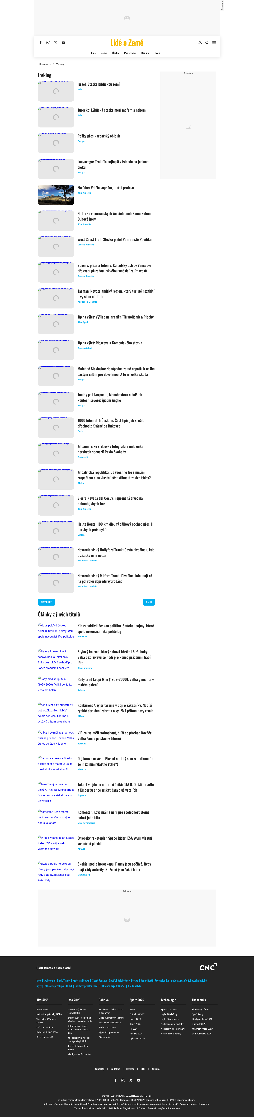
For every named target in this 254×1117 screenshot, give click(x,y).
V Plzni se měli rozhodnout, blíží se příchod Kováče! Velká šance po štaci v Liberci (115, 735)
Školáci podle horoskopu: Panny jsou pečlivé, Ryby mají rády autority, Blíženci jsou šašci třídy (114, 866)
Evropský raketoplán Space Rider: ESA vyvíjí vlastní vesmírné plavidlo (115, 840)
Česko (115, 53)
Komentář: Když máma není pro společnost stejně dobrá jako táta (113, 814)
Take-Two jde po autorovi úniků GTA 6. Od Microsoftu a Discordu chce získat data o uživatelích (116, 787)
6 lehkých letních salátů (79, 1054)
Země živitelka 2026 (201, 1033)
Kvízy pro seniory (44, 1027)
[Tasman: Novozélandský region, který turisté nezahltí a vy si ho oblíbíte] (56, 298)
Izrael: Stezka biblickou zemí (99, 84)
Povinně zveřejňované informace (164, 1108)
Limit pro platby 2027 (202, 1019)
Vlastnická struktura (84, 1108)
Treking (60, 64)
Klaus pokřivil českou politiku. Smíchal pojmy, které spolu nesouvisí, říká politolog (116, 628)
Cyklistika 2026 (137, 1038)
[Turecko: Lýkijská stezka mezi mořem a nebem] (56, 117)
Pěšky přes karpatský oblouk (99, 136)
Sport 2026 (137, 999)
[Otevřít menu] (214, 42)
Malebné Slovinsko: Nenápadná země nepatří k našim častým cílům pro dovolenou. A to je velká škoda (116, 371)
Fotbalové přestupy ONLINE (58, 986)
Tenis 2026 (135, 1024)
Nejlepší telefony (169, 1014)
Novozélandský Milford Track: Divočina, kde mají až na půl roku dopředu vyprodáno (115, 578)
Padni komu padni (107, 1027)
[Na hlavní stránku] (127, 43)
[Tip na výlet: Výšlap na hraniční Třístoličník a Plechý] (56, 324)
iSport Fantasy (99, 980)
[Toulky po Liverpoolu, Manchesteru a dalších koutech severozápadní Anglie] (56, 402)
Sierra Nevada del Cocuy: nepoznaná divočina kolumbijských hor (110, 500)
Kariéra (156, 1069)
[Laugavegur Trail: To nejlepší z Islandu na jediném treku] (56, 169)
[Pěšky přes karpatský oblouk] (56, 143)
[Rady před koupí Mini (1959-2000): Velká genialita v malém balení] (56, 686)
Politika (104, 999)
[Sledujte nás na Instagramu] (48, 42)
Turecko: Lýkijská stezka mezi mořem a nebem (112, 110)
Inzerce (130, 1069)
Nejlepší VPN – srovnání (173, 1029)
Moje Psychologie (45, 980)
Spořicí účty (197, 1014)
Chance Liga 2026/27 (113, 986)
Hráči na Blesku (81, 980)
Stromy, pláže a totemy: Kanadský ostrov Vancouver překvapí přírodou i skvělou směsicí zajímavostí (115, 267)
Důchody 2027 (199, 1024)
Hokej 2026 (135, 1019)
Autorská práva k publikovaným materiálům (65, 1104)
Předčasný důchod (201, 1009)
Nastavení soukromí (199, 1104)
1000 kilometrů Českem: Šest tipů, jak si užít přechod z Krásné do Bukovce (111, 423)
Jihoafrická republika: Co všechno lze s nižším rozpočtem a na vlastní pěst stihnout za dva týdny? (114, 474)
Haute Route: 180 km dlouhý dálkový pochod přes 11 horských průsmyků (116, 526)
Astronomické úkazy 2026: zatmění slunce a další (79, 1029)
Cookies (184, 1104)
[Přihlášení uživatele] (200, 42)
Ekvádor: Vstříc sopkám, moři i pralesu (106, 187)
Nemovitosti (146, 980)
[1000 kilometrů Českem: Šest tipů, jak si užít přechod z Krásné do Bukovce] (56, 427)
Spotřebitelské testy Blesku (123, 980)
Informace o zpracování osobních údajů (159, 1104)
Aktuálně (42, 999)
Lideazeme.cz (44, 64)
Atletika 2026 (136, 1033)
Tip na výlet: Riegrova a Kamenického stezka (110, 342)
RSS (143, 1069)
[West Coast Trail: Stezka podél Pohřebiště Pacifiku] (56, 246)
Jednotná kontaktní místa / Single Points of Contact (121, 1108)
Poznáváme (130, 53)
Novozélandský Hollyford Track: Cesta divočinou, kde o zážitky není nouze (116, 552)
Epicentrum (42, 1009)
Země (104, 53)
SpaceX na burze (169, 1009)
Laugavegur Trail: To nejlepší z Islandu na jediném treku (113, 164)
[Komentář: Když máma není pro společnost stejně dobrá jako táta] (56, 819)
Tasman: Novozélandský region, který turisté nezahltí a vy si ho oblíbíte (116, 293)
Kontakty (99, 1069)
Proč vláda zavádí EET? (110, 1022)
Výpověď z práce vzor (109, 1032)
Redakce (115, 1069)
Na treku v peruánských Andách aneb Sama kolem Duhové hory (114, 216)
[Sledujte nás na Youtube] (63, 42)
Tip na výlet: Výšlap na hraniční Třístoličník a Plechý (116, 317)
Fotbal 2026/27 (137, 1014)
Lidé (93, 53)
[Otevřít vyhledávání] (207, 42)
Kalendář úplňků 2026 (47, 1032)
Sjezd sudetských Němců (111, 1017)
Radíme (145, 53)
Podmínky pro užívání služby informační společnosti (112, 1104)
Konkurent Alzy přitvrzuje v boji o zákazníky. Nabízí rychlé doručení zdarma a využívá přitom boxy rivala (115, 707)
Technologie (168, 999)
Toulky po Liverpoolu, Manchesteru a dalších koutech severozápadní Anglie (110, 397)
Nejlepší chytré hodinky (172, 1024)
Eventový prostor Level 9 (87, 986)
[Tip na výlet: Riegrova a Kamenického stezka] (56, 350)
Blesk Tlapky (63, 980)
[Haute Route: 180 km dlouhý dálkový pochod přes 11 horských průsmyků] (56, 531)
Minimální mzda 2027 (202, 1029)
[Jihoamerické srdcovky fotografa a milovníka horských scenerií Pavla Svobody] (56, 453)
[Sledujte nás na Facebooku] (40, 42)
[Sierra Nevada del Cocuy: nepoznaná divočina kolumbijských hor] (56, 505)
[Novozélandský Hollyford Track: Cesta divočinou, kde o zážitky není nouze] (56, 557)
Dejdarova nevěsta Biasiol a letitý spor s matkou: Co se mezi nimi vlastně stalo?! (115, 761)
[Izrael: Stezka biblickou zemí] (56, 91)
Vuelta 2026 (134, 986)
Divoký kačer (105, 1037)
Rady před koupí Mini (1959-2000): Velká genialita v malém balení (116, 681)
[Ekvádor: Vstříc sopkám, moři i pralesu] (56, 195)
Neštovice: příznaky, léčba (49, 1014)
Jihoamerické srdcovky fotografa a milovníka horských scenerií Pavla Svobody (110, 448)
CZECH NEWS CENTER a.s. (139, 1096)
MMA (132, 1009)
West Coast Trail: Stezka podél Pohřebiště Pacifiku (115, 239)
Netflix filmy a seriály (171, 1033)
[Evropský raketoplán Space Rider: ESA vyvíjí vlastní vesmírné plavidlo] (56, 845)
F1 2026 (134, 1029)
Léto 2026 (74, 999)
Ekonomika (199, 999)
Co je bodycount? (44, 1037)
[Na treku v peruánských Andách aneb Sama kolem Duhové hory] (56, 221)
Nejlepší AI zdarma (170, 1019)
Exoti (157, 53)
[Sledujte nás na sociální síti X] (56, 42)
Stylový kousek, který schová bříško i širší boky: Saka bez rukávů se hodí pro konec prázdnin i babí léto (114, 657)
